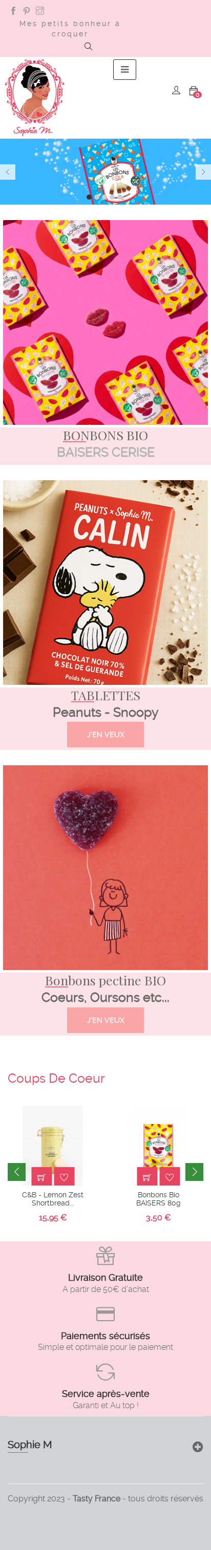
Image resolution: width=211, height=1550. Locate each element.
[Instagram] (40, 12)
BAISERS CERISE (106, 452)
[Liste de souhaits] (64, 1177)
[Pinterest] (27, 12)
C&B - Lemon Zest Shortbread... (52, 1199)
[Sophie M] (34, 97)
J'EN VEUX (105, 734)
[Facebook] (13, 12)
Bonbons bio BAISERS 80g (158, 1199)
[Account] (176, 91)
